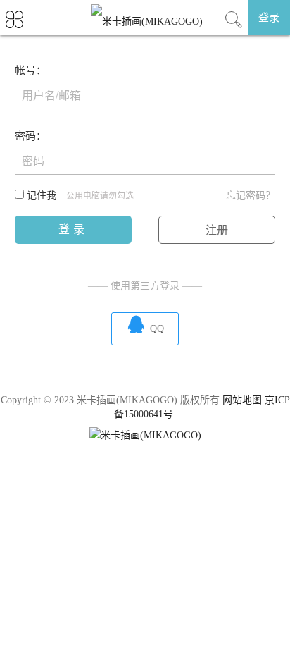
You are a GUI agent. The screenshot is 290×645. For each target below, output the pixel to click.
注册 (217, 230)
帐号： (30, 70)
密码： (30, 136)
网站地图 (242, 400)
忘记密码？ (250, 195)
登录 (268, 17)
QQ (145, 324)
